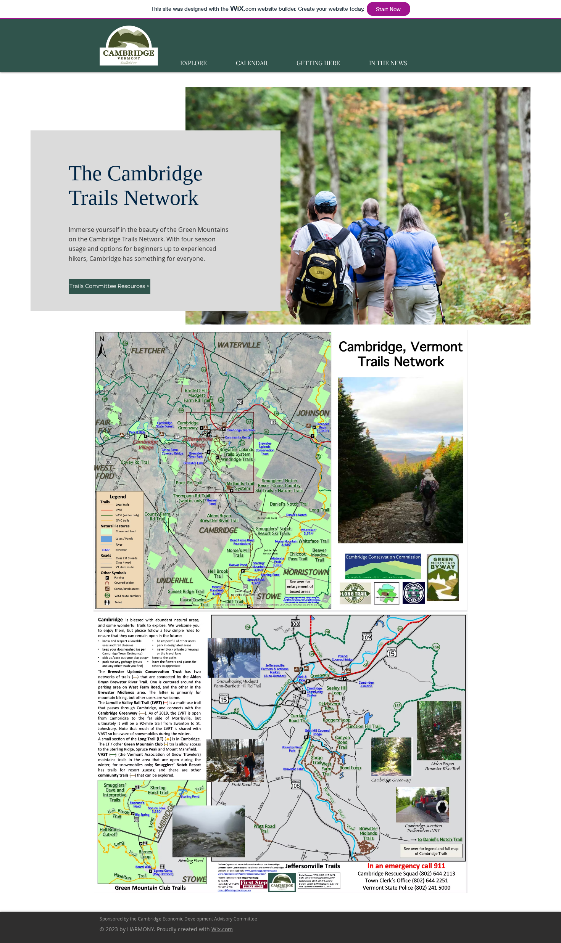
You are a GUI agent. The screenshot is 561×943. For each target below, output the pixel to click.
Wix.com (222, 929)
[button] (193, 59)
